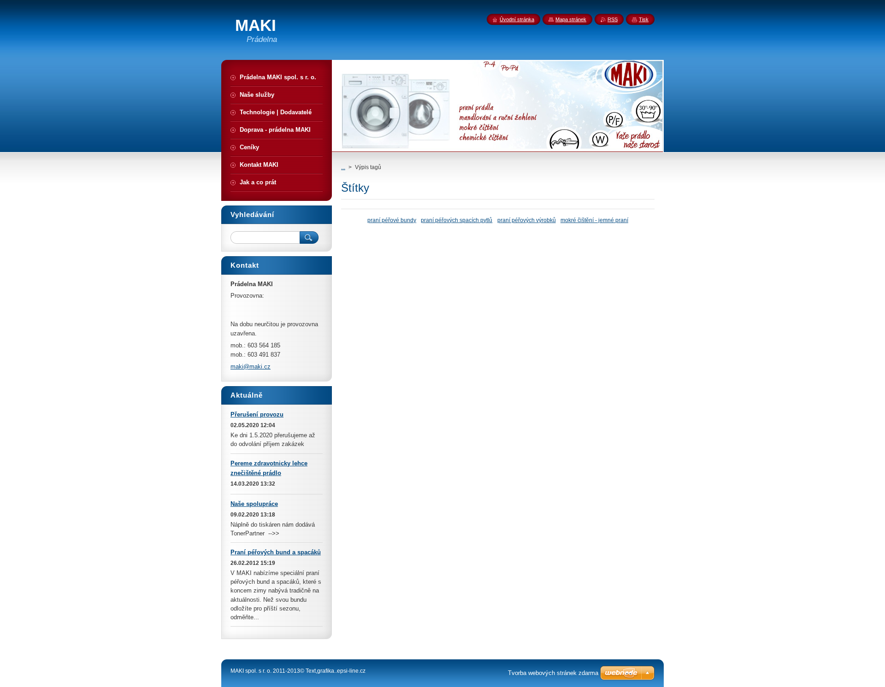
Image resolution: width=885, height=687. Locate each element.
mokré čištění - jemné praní (594, 220)
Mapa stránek (570, 19)
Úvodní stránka (517, 19)
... (343, 167)
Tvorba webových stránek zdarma (553, 672)
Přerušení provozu (256, 414)
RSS (613, 19)
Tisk (644, 19)
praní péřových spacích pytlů (456, 220)
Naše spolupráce (254, 503)
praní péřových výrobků (526, 220)
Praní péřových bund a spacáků (275, 552)
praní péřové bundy (391, 220)
